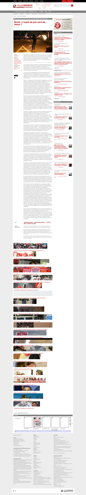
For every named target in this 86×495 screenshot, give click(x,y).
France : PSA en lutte (57, 482)
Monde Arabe (36, 449)
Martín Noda (65, 84)
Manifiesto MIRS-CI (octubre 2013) (19, 441)
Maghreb (35, 448)
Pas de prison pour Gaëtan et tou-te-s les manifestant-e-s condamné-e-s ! (27, 345)
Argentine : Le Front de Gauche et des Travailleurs (42, 478)
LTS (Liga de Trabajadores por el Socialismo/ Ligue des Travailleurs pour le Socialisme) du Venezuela (22, 466)
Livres (46, 11)
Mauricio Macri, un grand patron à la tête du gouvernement (62, 88)
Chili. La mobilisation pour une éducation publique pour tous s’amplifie (26, 313)
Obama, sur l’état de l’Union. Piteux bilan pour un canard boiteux (25, 392)
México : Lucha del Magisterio (59, 480)
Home (14, 16)
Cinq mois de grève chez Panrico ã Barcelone (60, 174)
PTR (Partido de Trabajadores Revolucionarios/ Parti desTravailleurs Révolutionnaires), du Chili (22, 472)
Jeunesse (35, 468)
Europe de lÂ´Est (36, 447)
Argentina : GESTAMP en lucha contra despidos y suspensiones (62, 448)
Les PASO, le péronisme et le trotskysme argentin (23, 258)
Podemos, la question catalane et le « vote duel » (22, 400)
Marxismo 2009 (16, 443)
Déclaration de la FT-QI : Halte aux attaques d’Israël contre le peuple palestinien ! (61, 107)
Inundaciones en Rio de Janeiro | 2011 (60, 467)
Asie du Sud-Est (36, 453)
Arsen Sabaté (60, 176)
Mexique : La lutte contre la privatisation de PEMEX (42, 484)
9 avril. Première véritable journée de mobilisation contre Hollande (26, 290)
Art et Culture (36, 463)
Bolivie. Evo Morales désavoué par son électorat (22, 361)
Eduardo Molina (61, 129)
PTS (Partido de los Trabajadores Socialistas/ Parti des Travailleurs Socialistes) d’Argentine (22, 461)
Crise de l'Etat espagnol (38, 476)
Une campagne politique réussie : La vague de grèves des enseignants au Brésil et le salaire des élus (32, 282)
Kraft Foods (56, 438)
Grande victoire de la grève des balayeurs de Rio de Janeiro (60, 156)
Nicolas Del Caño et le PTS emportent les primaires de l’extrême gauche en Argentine (29, 266)
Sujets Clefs (34, 13)
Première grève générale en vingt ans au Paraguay (60, 127)
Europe (35, 438)
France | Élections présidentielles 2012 (60, 473)
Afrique (35, 441)
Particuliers (41, 13)
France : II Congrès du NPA (58, 479)
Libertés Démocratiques (39, 222)
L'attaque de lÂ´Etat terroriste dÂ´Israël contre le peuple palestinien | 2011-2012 (63, 478)
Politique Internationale (37, 467)
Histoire (35, 461)
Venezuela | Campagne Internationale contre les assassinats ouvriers (62, 459)
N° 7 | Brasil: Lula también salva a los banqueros (21, 456)
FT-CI (43, 6)
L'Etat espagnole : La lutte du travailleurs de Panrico (62, 446)
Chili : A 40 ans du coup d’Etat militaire (60, 481)
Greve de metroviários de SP (59, 449)
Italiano (41, 1)
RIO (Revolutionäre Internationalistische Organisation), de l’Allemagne (22, 479)
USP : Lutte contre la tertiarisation (59, 468)
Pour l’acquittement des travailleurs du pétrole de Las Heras (63, 445)
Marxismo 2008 (16, 442)
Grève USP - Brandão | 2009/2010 (59, 461)
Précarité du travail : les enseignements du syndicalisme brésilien (26, 274)
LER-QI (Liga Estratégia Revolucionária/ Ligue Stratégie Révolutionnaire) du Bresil (18, 61)
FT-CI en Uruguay (16, 480)
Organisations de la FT (33, 11)
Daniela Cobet (60, 90)
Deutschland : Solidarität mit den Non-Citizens (61, 441)
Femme (35, 460)
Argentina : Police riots (57, 485)
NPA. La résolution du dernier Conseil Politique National (24, 384)
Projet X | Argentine (57, 439)
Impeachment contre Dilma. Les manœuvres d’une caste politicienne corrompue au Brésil (63, 38)
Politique (48, 222)
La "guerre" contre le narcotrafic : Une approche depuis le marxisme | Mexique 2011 (63, 470)
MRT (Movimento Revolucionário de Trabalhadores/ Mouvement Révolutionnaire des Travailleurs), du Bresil (22, 482)
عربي (21, 70)
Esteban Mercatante (61, 96)
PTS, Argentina (61, 150)
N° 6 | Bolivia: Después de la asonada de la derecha (22, 455)
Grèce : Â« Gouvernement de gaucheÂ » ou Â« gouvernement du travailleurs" (42, 483)
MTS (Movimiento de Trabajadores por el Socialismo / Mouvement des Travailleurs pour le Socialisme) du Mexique (22, 469)
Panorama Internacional (17, 445)
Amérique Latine (36, 436)
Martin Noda (60, 84)
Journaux (41, 11)
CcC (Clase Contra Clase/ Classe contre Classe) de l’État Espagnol (22, 474)
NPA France (36, 475)
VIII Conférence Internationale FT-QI (60, 440)
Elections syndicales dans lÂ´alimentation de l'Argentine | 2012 (61, 476)
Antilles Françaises (37, 444)
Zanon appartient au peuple (58, 437)
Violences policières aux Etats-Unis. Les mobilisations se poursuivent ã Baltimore (28, 337)
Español (15, 1)
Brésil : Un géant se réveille (30, 223)
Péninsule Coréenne (37, 452)
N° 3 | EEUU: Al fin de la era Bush (19, 451)
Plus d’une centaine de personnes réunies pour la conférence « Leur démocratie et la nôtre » (30, 329)
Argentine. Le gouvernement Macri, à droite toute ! (23, 369)
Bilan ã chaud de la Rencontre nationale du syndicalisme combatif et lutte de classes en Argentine (61, 146)
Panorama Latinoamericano (18, 438)
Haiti (54, 436)
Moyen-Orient (36, 437)
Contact (64, 1)
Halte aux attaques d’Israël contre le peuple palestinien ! (63, 452)
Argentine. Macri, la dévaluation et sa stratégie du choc (24, 408)
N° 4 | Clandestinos (16, 452)
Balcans (35, 445)
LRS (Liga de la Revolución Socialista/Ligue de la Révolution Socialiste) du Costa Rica (21, 476)
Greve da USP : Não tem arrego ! (59, 453)
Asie (34, 440)
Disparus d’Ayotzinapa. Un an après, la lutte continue (23, 305)
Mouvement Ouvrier (28, 222)
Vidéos (50, 11)
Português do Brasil (17, 69)
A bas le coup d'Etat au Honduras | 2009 (60, 460)
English (20, 1)
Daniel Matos (17, 55)
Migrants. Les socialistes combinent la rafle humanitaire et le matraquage (27, 321)
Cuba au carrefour (37, 473)
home (14, 12)
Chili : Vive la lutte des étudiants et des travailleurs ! (42, 477)
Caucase (35, 446)
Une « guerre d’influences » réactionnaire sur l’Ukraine (60, 165)
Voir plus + (56, 68)
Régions (21, 13)
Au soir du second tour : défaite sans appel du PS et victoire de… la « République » (29, 353)
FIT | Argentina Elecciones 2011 (59, 471)
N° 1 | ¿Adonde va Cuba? (17, 449)
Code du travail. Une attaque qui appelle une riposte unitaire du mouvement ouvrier (29, 250)
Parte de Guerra (16, 444)
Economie (35, 458)
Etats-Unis (35, 439)
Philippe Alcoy (60, 41)
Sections (27, 13)
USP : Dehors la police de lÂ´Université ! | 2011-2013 (63, 472)
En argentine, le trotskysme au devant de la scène (60, 117)
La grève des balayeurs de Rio (59, 486)
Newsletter (70, 1)
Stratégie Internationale (21, 11)
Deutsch (36, 1)
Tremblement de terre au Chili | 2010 (60, 462)
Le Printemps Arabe (37, 474)
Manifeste (15, 13)
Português (25, 1)
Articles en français (21, 16)
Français (31, 1)
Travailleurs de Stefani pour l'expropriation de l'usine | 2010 (63, 464)
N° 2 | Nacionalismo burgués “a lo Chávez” (20, 450)
